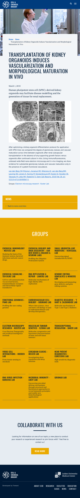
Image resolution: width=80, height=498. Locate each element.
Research (50, 486)
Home (11, 39)
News (17, 39)
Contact (72, 488)
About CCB (38, 486)
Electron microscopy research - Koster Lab (32, 183)
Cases (56, 488)
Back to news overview (16, 206)
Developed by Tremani (10, 486)
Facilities (61, 486)
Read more (40, 451)
